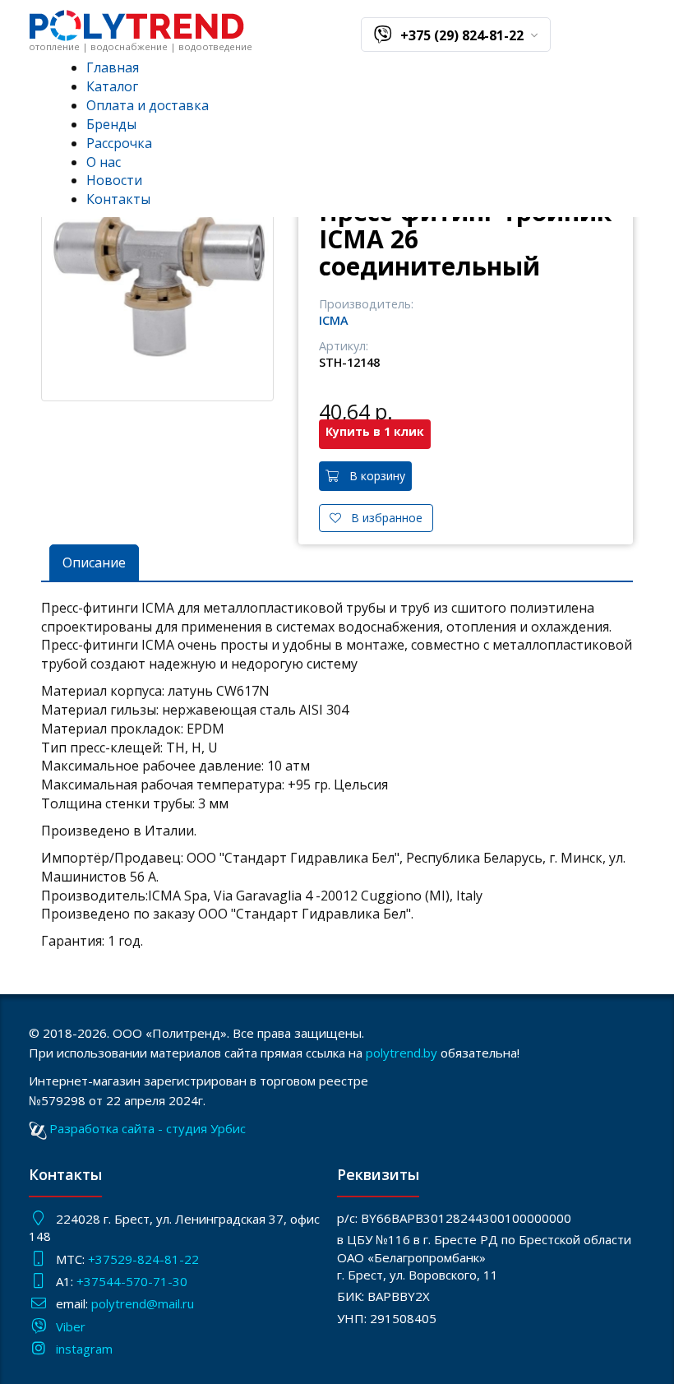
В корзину (372, 476)
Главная (112, 67)
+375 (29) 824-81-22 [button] (463, 35)
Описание (94, 562)
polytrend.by (401, 1052)
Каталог (112, 86)
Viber (70, 1326)
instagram (84, 1348)
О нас (103, 162)
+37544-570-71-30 (133, 1281)
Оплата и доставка (147, 105)
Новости (114, 180)
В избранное (381, 517)
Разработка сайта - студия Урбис (147, 1128)
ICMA (334, 320)
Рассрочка (119, 143)
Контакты (118, 199)
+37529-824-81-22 (143, 1259)
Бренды (111, 124)
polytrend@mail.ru (142, 1303)
